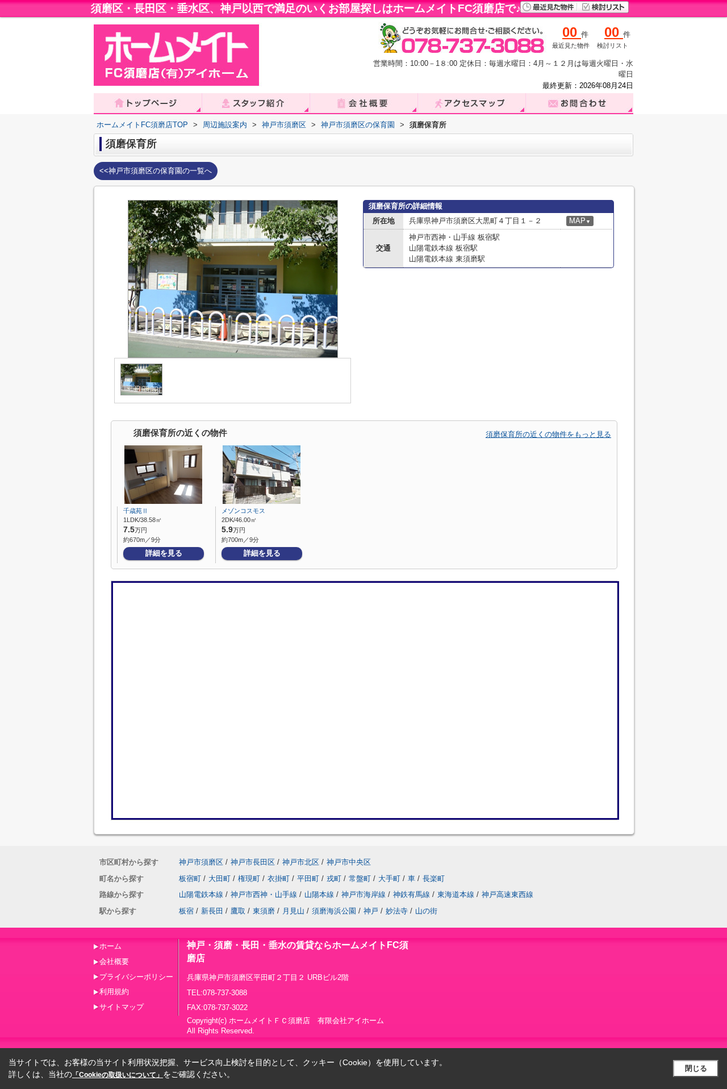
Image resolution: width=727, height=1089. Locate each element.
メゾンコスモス (243, 510)
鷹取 (238, 911)
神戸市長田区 (253, 862)
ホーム (110, 946)
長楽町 (434, 878)
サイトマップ (121, 1007)
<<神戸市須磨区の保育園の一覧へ (155, 170)
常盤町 (360, 878)
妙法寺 (397, 911)
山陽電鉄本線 (201, 894)
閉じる (696, 1068)
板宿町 (190, 878)
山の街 (426, 911)
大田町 (219, 878)
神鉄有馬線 (411, 894)
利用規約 (114, 991)
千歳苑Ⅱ (135, 510)
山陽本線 (319, 894)
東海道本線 (455, 894)
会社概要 (114, 961)
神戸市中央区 (349, 862)
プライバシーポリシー (136, 977)
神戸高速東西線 (507, 894)
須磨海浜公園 (334, 911)
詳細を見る (163, 553)
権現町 (249, 878)
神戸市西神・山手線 (264, 894)
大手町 (389, 878)
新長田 (212, 911)
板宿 (186, 911)
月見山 (293, 911)
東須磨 (264, 911)
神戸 (371, 911)
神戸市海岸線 (363, 894)
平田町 (308, 878)
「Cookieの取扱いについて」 (117, 1075)
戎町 (334, 878)
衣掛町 (279, 878)
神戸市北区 (300, 862)
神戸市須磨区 (201, 862)
